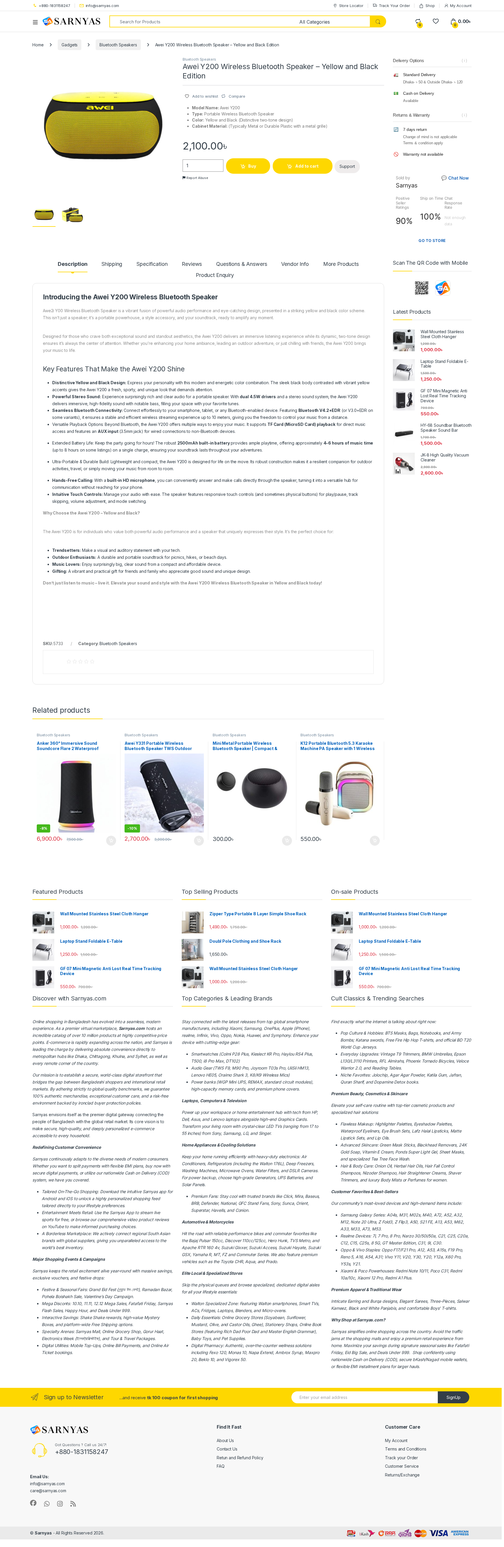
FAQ (221, 1466)
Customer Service (402, 1466)
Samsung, (253, 1028)
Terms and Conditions (405, 1448)
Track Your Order (394, 5)
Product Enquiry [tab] (215, 275)
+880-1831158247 (54, 5)
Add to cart (306, 166)
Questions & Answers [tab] (241, 264)
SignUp (454, 1397)
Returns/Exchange (402, 1474)
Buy (252, 166)
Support (347, 166)
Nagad (432, 1359)
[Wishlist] (435, 21)
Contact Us (227, 1448)
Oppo (345, 1249)
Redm (390, 1277)
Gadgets (70, 44)
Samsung (349, 1214)
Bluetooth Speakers (118, 44)
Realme (347, 1235)
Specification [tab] (151, 264)
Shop (430, 5)
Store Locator (351, 5)
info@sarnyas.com (102, 5)
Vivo (360, 1249)
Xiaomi (235, 1028)
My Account (461, 5)
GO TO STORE (432, 240)
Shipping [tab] (112, 264)
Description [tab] (72, 264)
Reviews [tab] (192, 264)
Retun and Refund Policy (240, 1457)
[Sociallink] (33, 1503)
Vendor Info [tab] (295, 264)
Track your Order (401, 1457)
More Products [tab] (341, 264)
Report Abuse (197, 178)
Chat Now (455, 178)
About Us (225, 1440)
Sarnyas (160, 1042)
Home (37, 44)
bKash (418, 1359)
